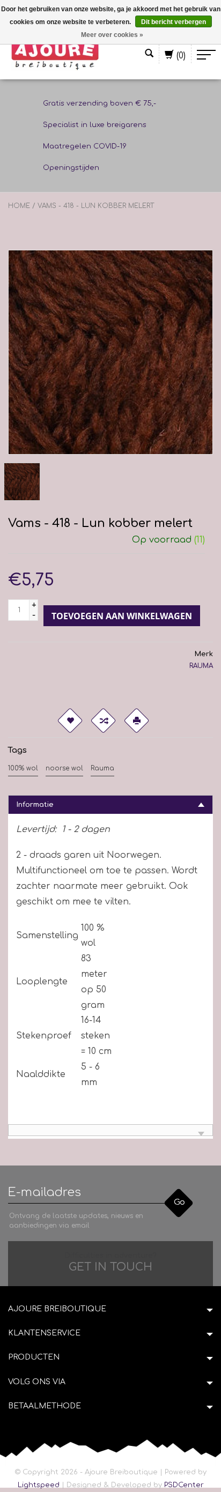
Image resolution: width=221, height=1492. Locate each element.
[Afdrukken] (136, 720)
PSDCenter (184, 1485)
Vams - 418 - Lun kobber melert (96, 206)
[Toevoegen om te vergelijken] (103, 720)
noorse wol (64, 768)
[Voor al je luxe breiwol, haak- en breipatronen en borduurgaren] (55, 55)
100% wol (23, 768)
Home (19, 206)
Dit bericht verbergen (173, 22)
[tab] (110, 804)
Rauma (102, 768)
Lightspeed (39, 1485)
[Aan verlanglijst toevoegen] (70, 720)
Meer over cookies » (112, 35)
